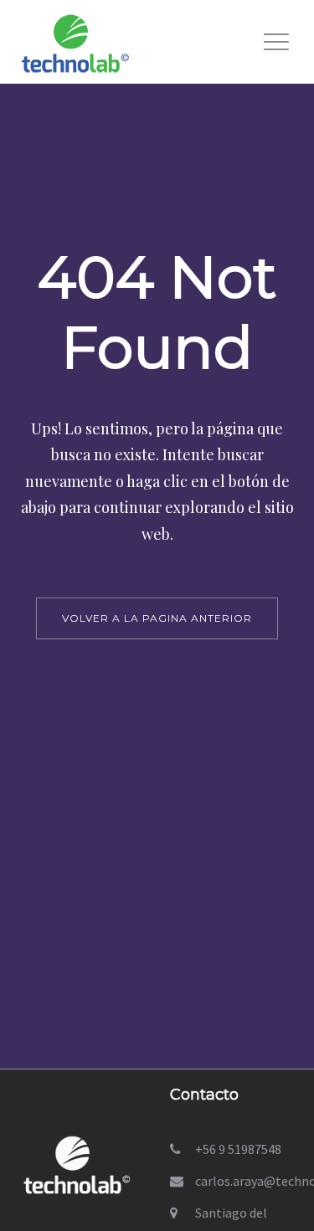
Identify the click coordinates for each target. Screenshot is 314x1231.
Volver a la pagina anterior (157, 618)
